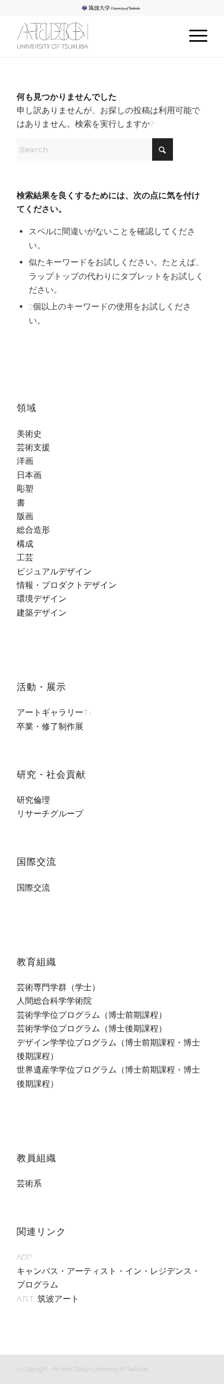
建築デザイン (42, 613)
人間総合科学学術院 (54, 1001)
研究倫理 (33, 800)
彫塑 (25, 489)
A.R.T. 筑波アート (48, 1299)
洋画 (25, 461)
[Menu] (193, 36)
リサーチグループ (50, 814)
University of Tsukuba (114, 7)
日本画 (29, 475)
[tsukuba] (93, 36)
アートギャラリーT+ (55, 712)
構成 (25, 544)
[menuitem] (115, 7)
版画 (25, 516)
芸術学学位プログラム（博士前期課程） (92, 1015)
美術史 (29, 434)
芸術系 (29, 1183)
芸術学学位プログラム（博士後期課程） (92, 1028)
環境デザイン (42, 599)
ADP (24, 1257)
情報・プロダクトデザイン (67, 585)
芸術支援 (33, 447)
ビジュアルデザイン (54, 571)
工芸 (25, 557)
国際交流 (33, 888)
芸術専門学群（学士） (58, 987)
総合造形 (33, 530)
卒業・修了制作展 (50, 726)
